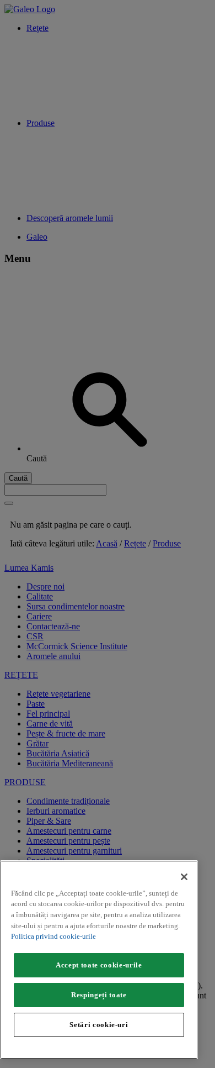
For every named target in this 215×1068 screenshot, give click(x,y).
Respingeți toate (99, 995)
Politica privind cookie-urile (53, 936)
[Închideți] (184, 877)
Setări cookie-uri (98, 1024)
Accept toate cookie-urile (99, 965)
